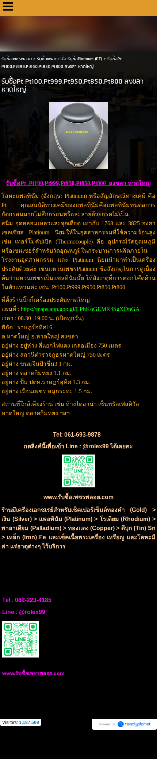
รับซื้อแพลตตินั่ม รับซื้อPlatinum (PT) (69, 59)
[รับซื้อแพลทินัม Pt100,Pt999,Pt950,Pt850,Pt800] (78, 134)
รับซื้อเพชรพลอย (16, 59)
